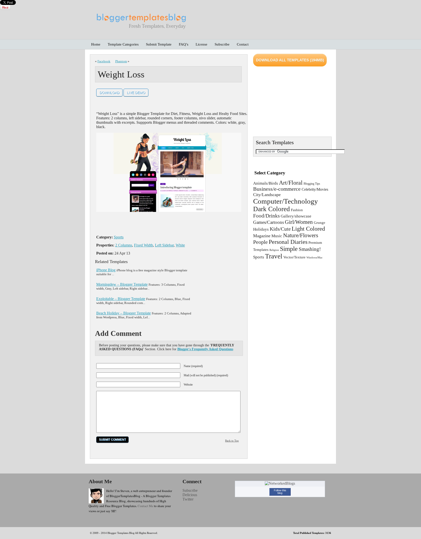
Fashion (297, 210)
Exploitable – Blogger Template (120, 299)
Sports (119, 237)
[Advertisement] (171, 225)
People (260, 242)
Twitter (187, 499)
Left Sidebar (164, 245)
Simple (289, 248)
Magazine (261, 235)
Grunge (319, 223)
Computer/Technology (285, 201)
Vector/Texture (294, 257)
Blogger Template (117, 532)
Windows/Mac (314, 257)
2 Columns (123, 245)
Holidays (261, 229)
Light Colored (308, 228)
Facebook (103, 61)
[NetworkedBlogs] (280, 483)
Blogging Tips (312, 183)
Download (109, 93)
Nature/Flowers (300, 235)
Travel (273, 256)
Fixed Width (143, 245)
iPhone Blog (105, 270)
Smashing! (310, 249)
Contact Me (145, 506)
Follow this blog (280, 491)
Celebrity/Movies (315, 189)
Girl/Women (299, 222)
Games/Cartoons (268, 222)
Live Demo (136, 93)
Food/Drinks (266, 215)
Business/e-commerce (277, 189)
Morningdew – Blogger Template (122, 284)
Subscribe (190, 490)
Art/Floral (291, 182)
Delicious (189, 495)
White (180, 245)
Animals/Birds (265, 183)
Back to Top (232, 440)
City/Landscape (267, 194)
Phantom (121, 61)
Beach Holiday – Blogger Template (123, 313)
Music (276, 236)
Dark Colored (271, 209)
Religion (274, 249)
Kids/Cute (280, 229)
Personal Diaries (288, 242)
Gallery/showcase (296, 216)
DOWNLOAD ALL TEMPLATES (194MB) (290, 60)
